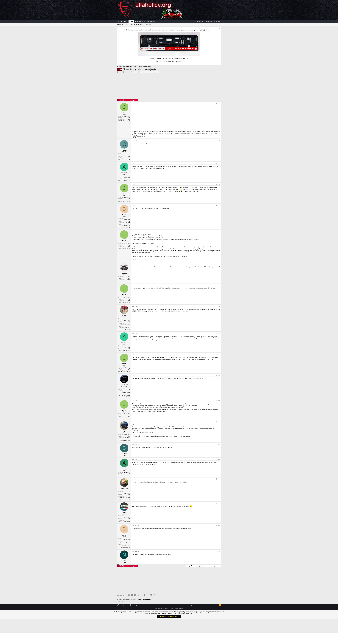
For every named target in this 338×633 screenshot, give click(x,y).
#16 (219, 459)
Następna (133, 100)
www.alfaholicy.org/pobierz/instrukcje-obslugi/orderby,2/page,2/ (152, 447)
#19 (219, 525)
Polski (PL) (134, 605)
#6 (219, 231)
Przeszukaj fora (129, 24)
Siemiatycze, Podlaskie (124, 497)
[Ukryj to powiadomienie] (219, 29)
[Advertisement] (169, 86)
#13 (219, 401)
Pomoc (207, 605)
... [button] (124, 100)
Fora (131, 21)
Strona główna (122, 21)
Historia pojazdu (149, 24)
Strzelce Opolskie (126, 392)
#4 (219, 184)
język (147, 72)
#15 (219, 444)
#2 (219, 141)
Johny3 (120, 72)
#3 (219, 163)
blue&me (135, 72)
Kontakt (180, 605)
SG (129, 520)
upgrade (152, 72)
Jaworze (128, 222)
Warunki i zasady (187, 605)
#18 (219, 503)
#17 (219, 479)
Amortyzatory (121, 601)
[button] (144, 21)
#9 (219, 306)
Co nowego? (139, 21)
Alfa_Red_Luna (123, 605)
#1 (219, 103)
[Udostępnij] (217, 104)
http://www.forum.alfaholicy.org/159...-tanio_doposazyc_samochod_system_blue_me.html (159, 482)
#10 (219, 333)
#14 (219, 422)
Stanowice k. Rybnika (125, 324)
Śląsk (129, 119)
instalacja (141, 72)
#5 (219, 205)
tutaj (187, 58)
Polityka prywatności (198, 605)
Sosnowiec (127, 158)
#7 (219, 264)
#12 (219, 375)
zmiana (157, 72)
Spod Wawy (127, 437)
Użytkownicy (151, 21)
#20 (219, 551)
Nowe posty (120, 24)
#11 (219, 354)
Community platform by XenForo (169, 608)
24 (127, 100)
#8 (219, 285)
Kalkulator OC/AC (138, 24)
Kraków (128, 279)
